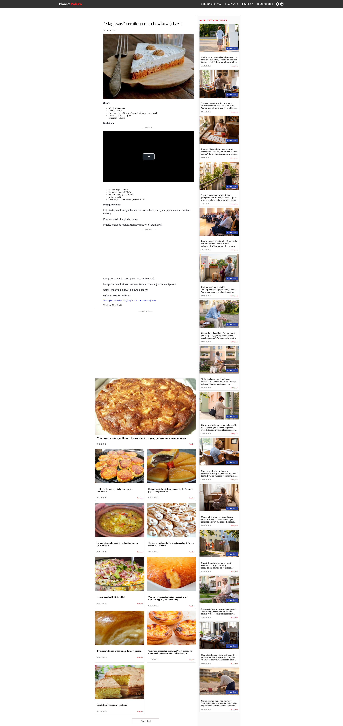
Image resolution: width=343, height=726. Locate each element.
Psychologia (265, 4)
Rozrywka (231, 4)
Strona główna (211, 4)
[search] (282, 4)
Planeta (70, 4)
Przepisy (247, 4)
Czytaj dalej (146, 721)
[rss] (277, 4)
